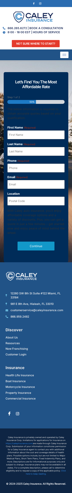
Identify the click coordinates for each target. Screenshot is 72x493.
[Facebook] (34, 3)
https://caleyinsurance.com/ (19, 443)
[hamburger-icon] (64, 55)
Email (17, 177)
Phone (18, 160)
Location (13, 193)
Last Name (21, 144)
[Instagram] (40, 3)
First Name (21, 127)
